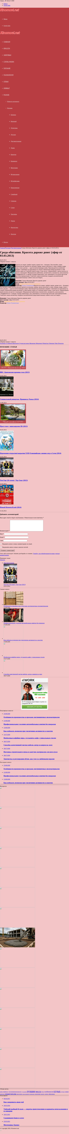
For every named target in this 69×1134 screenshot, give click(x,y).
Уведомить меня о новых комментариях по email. (17, 544)
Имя (2, 534)
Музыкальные (15, 174)
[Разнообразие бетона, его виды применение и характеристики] (17, 947)
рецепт (42, 1094)
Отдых (6, 81)
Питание (7, 68)
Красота (7, 48)
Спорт (13, 207)
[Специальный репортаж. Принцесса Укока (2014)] (6, 396)
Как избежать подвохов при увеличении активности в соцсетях (23, 640)
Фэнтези (13, 234)
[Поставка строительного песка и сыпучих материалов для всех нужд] (17, 906)
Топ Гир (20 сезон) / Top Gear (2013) (14, 480)
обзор (42, 1091)
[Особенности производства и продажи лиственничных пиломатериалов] (13, 604)
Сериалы (13, 201)
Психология (8, 75)
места (38, 1091)
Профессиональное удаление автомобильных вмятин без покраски (24, 623)
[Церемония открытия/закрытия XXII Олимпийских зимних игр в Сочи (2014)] (6, 450)
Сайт (1, 540)
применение (31, 1094)
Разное (6, 95)
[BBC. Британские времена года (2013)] (13, 369)
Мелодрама (14, 168)
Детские (13, 134)
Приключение (15, 187)
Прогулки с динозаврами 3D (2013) (14, 426)
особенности (48, 1092)
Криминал (14, 161)
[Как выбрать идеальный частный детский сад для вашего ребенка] (17, 987)
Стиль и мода (9, 61)
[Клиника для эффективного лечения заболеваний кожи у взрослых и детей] (17, 1047)
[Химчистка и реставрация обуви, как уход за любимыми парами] (17, 927)
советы (46, 1094)
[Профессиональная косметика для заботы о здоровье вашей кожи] (17, 967)
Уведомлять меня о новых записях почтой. (15, 547)
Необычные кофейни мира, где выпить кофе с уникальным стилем (24, 657)
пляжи (67, 1091)
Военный (14, 121)
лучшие (31, 1091)
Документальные (16, 141)
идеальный (24, 1091)
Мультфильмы (15, 181)
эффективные (52, 1094)
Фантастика (14, 227)
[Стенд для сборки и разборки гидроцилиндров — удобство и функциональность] (17, 1027)
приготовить (19, 1094)
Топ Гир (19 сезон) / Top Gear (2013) (15, 584)
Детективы (14, 128)
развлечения (37, 1094)
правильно (2, 1094)
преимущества (10, 1094)
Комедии (13, 154)
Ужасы (13, 221)
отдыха (63, 1091)
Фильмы (9, 108)
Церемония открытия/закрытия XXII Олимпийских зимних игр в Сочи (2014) (30, 453)
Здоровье (7, 55)
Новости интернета (13, 101)
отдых (57, 1091)
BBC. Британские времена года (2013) (15, 372)
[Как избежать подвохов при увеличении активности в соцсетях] (13, 638)
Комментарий (5, 531)
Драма (13, 148)
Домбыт (7, 88)
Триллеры (14, 214)
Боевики (13, 115)
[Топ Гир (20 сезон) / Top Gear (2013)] (6, 477)
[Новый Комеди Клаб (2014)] (6, 504)
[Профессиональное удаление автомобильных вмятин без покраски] (13, 621)
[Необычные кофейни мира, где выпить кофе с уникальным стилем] (13, 655)
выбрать (5, 1091)
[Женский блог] (9, 11)
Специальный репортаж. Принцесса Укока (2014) (19, 399)
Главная (2, 248)
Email (2, 537)
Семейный (14, 194)
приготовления (25, 1094)
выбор (1, 1091)
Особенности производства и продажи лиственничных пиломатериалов (26, 606)
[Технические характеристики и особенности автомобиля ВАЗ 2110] (17, 1087)
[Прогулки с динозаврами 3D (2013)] (13, 423)
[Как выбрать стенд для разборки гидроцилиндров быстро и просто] (17, 1007)
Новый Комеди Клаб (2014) (10, 507)
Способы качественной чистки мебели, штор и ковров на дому (23, 674)
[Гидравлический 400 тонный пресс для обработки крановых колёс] (17, 1067)
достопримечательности (14, 1091)
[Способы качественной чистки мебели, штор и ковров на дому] (13, 672)
